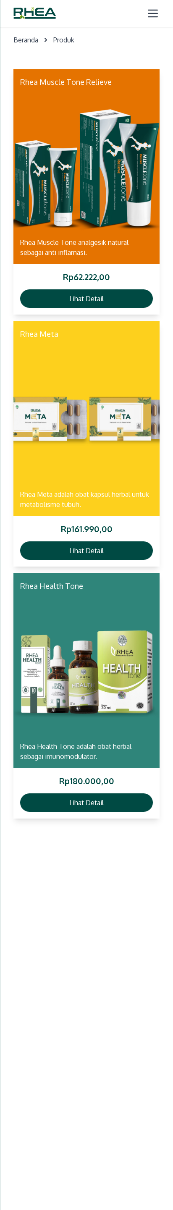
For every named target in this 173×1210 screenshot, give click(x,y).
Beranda (25, 40)
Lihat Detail (86, 298)
